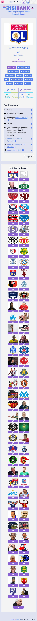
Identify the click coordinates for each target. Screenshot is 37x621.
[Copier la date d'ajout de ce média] (31, 114)
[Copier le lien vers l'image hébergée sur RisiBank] (31, 138)
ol (28, 67)
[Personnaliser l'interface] (24, 1)
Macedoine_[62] (20, 47)
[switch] (11, 2)
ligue (29, 75)
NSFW (15, 2)
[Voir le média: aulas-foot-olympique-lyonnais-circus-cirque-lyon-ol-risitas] (24, 549)
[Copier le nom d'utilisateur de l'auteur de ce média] (31, 118)
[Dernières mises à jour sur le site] (20, 1)
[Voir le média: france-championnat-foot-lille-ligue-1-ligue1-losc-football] (13, 384)
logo (20, 75)
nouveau (11, 75)
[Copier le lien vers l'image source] (31, 150)
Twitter (8, 97)
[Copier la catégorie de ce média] (31, 124)
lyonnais (26, 71)
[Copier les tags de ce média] (31, 128)
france (29, 79)
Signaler (29, 157)
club (28, 83)
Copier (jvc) (27, 90)
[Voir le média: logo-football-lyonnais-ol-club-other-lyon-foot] (13, 274)
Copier (12, 90)
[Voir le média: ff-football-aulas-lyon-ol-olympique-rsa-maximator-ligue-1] (13, 472)
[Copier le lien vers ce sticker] (13, 179)
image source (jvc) (14, 150)
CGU (13, 619)
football (19, 83)
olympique (14, 71)
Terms (18, 619)
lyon (21, 67)
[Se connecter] (28, 1)
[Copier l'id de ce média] (31, 109)
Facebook (23, 97)
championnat (17, 79)
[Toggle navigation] (33, 1)
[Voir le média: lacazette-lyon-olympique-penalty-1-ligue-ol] (13, 516)
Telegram (30, 97)
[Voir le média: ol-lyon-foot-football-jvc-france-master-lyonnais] (13, 483)
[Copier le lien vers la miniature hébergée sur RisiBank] (31, 144)
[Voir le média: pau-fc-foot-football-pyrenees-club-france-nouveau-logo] (13, 439)
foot (10, 83)
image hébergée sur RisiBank (15, 139)
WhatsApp (15, 97)
